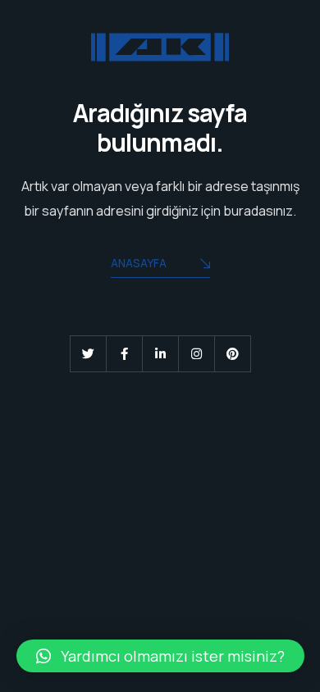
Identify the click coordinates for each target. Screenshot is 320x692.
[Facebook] (124, 353)
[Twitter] (88, 353)
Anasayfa (139, 263)
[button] (160, 656)
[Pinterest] (232, 353)
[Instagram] (196, 353)
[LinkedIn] (160, 353)
